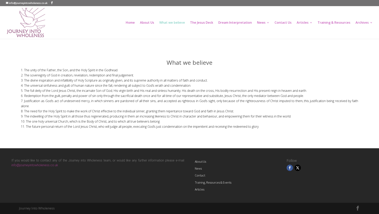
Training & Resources (334, 23)
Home (130, 23)
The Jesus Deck (201, 23)
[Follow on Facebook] (290, 168)
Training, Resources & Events (213, 182)
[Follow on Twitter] (298, 168)
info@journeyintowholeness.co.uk (34, 165)
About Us (147, 23)
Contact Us (283, 23)
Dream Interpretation (235, 23)
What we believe (172, 23)
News (261, 23)
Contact (200, 175)
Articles (303, 23)
